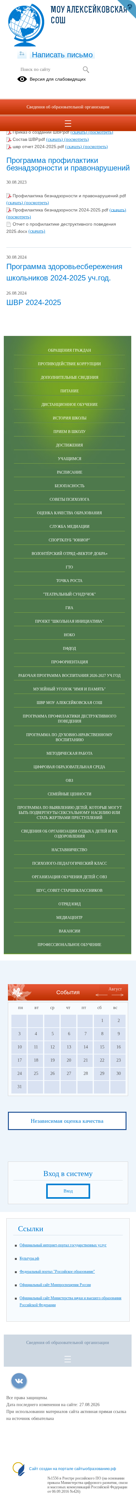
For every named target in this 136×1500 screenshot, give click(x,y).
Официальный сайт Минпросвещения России (55, 1285)
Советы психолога (70, 499)
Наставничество (69, 850)
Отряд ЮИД (70, 904)
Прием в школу (69, 432)
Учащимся (69, 459)
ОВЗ (69, 780)
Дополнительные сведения (69, 377)
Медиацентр (69, 917)
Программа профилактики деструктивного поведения (69, 719)
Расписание (69, 472)
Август (115, 989)
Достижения (69, 445)
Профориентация (69, 662)
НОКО (69, 635)
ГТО (69, 567)
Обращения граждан (69, 350)
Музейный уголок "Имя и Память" (69, 689)
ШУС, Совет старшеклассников (69, 890)
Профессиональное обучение (69, 945)
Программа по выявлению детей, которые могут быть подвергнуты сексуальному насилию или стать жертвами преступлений (69, 812)
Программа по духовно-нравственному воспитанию (69, 737)
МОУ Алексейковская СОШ (89, 16)
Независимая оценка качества (67, 1121)
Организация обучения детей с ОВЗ (69, 877)
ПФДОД (69, 648)
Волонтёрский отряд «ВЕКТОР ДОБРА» (70, 553)
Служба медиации (70, 526)
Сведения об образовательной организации (68, 107)
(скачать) (80, 132)
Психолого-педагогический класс (69, 863)
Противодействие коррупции (69, 364)
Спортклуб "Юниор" (69, 540)
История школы (69, 418)
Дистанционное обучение (69, 404)
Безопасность (69, 486)
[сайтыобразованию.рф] (126, 9)
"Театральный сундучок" (69, 594)
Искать (85, 69)
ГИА (69, 608)
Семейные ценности (69, 794)
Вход (68, 1191)
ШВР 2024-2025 (33, 302)
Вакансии (69, 931)
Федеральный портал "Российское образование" (57, 1271)
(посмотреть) (101, 132)
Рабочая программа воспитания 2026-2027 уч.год (69, 675)
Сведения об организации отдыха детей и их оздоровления (69, 834)
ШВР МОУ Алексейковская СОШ (69, 703)
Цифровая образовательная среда (69, 767)
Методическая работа (69, 753)
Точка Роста (69, 581)
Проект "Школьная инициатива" (69, 621)
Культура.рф (29, 1258)
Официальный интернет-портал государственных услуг (63, 1245)
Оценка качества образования (69, 513)
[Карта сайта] (22, 54)
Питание (69, 391)
